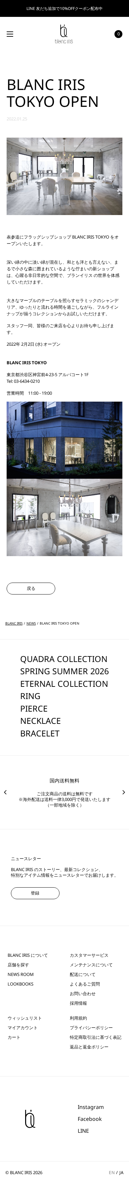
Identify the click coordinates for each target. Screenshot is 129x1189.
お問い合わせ (83, 993)
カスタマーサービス (89, 955)
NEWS (31, 623)
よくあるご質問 (85, 984)
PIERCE (34, 708)
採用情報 (78, 1003)
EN (112, 1172)
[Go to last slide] (5, 792)
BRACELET (40, 733)
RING (30, 695)
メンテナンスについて (91, 965)
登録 (35, 893)
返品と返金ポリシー (89, 1047)
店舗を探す (18, 965)
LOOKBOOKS (20, 984)
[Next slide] (123, 792)
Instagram (91, 1107)
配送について (83, 974)
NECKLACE (40, 720)
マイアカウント (23, 1028)
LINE (83, 1130)
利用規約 (78, 1018)
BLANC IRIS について (28, 955)
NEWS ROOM (21, 974)
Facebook (90, 1119)
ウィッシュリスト (25, 1018)
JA (121, 1172)
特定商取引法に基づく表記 (95, 1037)
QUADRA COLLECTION (64, 658)
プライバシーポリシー (91, 1028)
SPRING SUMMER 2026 (64, 671)
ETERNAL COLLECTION (64, 683)
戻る (31, 588)
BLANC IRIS (13, 623)
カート (14, 1037)
